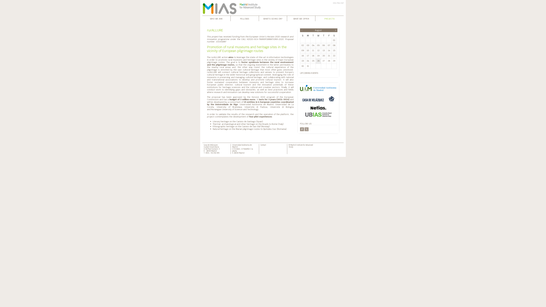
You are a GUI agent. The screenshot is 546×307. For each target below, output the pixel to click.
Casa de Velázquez (211, 145)
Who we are (216, 18)
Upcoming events (309, 73)
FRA (338, 3)
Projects (329, 18)
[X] (307, 129)
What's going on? (272, 18)
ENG (334, 3)
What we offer (301, 18)
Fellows (244, 18)
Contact (263, 145)
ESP (342, 3)
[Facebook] (302, 129)
